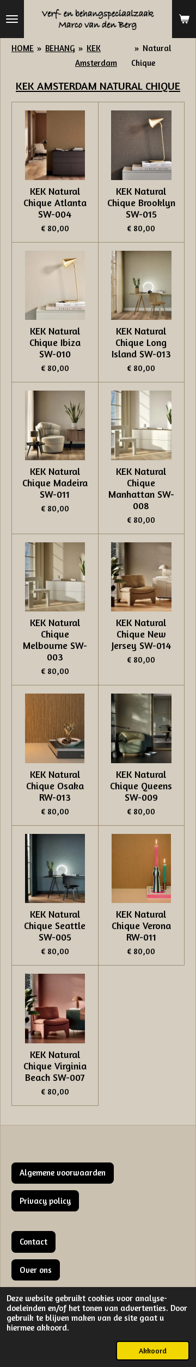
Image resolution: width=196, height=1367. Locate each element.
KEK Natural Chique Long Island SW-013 (141, 342)
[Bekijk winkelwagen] (184, 19)
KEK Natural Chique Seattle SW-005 (54, 925)
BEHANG (60, 48)
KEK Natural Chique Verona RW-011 (141, 925)
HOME (22, 48)
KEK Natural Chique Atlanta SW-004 (55, 202)
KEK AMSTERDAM (56, 85)
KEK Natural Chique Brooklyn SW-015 (141, 202)
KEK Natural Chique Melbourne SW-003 (55, 640)
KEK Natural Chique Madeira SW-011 (55, 483)
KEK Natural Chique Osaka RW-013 (55, 786)
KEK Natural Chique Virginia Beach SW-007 (55, 1066)
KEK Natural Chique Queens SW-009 (141, 786)
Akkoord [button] (153, 1350)
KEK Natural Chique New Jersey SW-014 (141, 634)
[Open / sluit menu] (12, 19)
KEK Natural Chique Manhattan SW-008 (141, 488)
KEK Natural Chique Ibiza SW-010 (55, 342)
